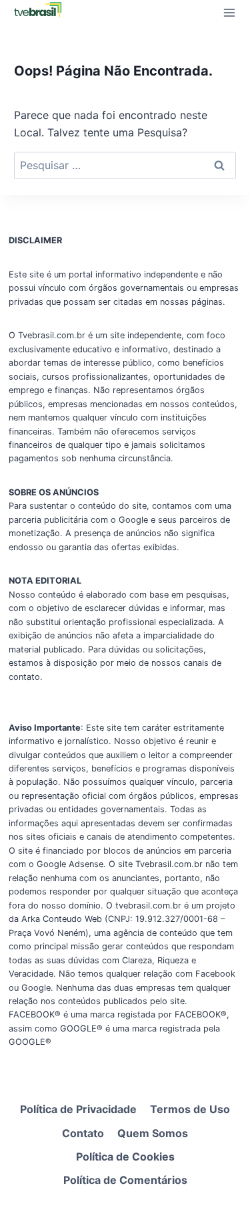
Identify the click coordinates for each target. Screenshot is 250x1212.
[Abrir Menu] (229, 12)
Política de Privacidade (78, 1109)
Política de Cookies (125, 1156)
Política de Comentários (125, 1180)
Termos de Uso (190, 1109)
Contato (83, 1133)
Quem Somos (152, 1133)
